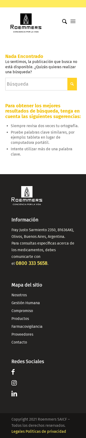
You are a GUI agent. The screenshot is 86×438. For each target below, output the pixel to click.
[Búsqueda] (62, 21)
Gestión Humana (25, 303)
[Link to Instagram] (14, 384)
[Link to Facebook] (13, 373)
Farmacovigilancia (27, 326)
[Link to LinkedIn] (14, 394)
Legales (18, 431)
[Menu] (72, 21)
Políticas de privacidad (46, 431)
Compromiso (22, 311)
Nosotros (19, 295)
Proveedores (22, 334)
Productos (20, 319)
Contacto (19, 342)
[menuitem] (62, 20)
